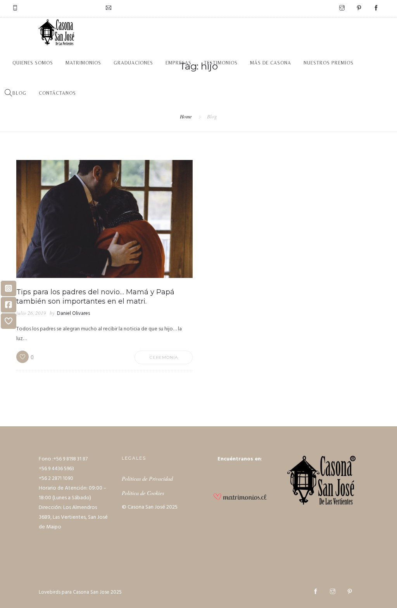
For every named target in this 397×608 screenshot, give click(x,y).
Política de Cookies (143, 493)
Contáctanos (57, 93)
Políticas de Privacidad (147, 478)
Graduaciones (133, 63)
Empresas (179, 63)
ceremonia (164, 357)
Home (186, 116)
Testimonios (221, 63)
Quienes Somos (32, 63)
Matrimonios (83, 63)
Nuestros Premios (329, 63)
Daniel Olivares (73, 313)
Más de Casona (270, 63)
